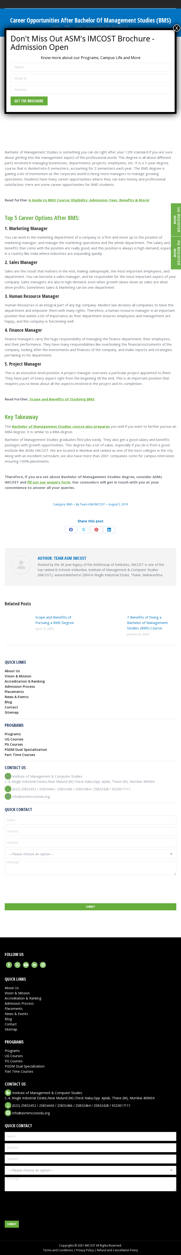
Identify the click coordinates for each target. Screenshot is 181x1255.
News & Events (17, 697)
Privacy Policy (85, 1250)
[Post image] (18, 625)
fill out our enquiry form (48, 482)
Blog (8, 702)
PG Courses (14, 744)
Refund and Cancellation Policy (117, 1250)
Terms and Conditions (58, 1250)
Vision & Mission (18, 676)
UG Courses (14, 739)
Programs (13, 734)
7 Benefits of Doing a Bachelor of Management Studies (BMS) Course (147, 622)
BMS (69, 504)
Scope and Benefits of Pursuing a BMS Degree (54, 620)
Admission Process (20, 686)
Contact (11, 707)
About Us (12, 671)
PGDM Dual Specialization (26, 749)
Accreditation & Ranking (25, 681)
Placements (14, 691)
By (90, 504)
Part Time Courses (20, 754)
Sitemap (12, 712)
